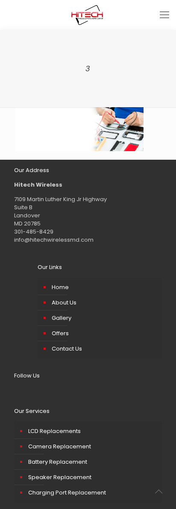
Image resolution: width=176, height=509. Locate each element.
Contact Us (67, 349)
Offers (60, 333)
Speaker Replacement (59, 477)
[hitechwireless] (88, 15)
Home (60, 287)
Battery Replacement (57, 462)
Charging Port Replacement (67, 493)
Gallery (61, 318)
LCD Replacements (54, 431)
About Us (64, 302)
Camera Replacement (59, 446)
